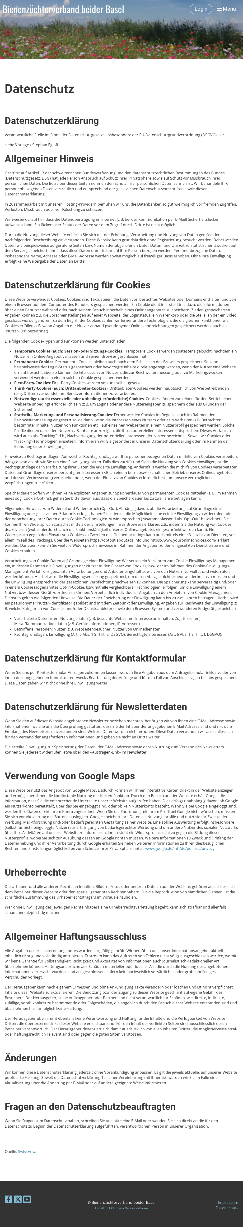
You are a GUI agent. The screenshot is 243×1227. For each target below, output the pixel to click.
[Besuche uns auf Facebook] (8, 1200)
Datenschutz (227, 1207)
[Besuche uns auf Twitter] (18, 1200)
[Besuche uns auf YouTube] (27, 1200)
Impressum (228, 1202)
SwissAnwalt (29, 1151)
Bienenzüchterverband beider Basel (63, 9)
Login (201, 9)
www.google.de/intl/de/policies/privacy (180, 848)
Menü (229, 9)
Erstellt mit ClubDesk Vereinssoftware (121, 1208)
